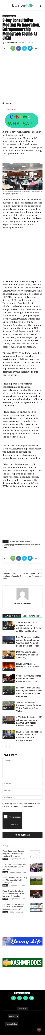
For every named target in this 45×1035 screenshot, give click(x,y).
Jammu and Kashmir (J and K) (20, 541)
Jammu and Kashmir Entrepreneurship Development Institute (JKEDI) (22, 545)
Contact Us (13, 1016)
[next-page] (8, 746)
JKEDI (5, 547)
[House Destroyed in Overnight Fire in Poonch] (8, 666)
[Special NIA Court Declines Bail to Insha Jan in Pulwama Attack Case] (8, 678)
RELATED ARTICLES (12, 616)
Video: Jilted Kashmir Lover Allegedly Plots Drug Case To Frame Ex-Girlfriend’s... (13, 893)
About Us (22, 1009)
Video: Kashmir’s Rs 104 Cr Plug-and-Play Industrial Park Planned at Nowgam (15, 880)
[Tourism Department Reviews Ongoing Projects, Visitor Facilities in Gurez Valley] (8, 705)
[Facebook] (18, 48)
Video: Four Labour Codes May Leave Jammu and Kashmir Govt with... (14, 866)
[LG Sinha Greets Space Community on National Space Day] (8, 655)
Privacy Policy (11, 1024)
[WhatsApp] (12, 48)
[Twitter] (24, 48)
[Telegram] (30, 48)
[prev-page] (4, 746)
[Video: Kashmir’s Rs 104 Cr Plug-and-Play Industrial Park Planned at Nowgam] (36, 880)
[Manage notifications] (39, 1030)
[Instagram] (19, 998)
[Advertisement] (22, 76)
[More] (36, 48)
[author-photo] (22, 600)
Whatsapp (22, 124)
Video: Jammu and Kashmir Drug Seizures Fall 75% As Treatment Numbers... (13, 853)
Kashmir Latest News (9, 16)
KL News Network (11, 43)
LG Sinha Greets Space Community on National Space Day (27, 655)
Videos (5, 859)
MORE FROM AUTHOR (31, 616)
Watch (5, 846)
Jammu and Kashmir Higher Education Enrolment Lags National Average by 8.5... (13, 906)
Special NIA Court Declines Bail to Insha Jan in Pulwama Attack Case (28, 679)
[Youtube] (31, 998)
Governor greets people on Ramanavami (32, 574)
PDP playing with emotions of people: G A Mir (11, 576)
